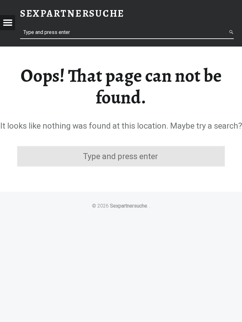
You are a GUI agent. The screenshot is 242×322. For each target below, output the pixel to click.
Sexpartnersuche (128, 206)
